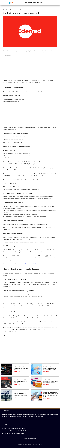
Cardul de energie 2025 (31, 263)
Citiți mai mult (17, 371)
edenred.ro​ (13, 335)
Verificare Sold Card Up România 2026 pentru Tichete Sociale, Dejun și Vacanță (50, 381)
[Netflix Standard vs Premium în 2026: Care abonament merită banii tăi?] (6, 369)
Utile (4, 10)
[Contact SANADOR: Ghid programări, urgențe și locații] (6, 395)
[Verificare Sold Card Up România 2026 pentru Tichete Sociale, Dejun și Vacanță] (36, 382)
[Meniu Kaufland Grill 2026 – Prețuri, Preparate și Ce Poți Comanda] (6, 382)
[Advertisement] (30, 68)
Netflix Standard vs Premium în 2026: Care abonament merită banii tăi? (21, 368)
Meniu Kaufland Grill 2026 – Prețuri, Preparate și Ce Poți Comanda (20, 381)
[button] (46, 3)
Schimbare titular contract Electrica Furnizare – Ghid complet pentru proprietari (49, 368)
